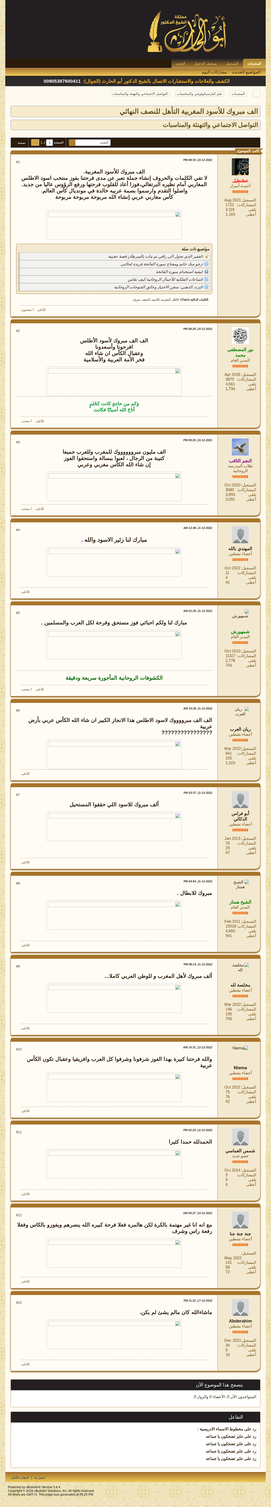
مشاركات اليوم (214, 72)
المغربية (165, 299)
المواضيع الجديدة (246, 72)
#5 (18, 613)
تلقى (252, 209)
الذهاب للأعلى (20, 1478)
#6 (18, 710)
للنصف (146, 299)
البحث (180, 63)
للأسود (156, 299)
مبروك (136, 299)
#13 (19, 1303)
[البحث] (72, 142)
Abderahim (240, 1321)
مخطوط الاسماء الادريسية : (220, 1429)
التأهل (175, 299)
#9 (18, 966)
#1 (18, 162)
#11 (19, 1132)
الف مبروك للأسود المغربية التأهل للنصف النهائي (189, 111)
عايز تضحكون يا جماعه (224, 1436)
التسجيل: (248, 200)
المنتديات (254, 63)
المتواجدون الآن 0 (241, 1396)
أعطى (251, 214)
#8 (18, 883)
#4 (18, 530)
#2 (18, 331)
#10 (19, 1049)
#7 (18, 795)
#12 (19, 1215)
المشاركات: (246, 204)
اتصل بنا (39, 1478)
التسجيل (232, 63)
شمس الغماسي (240, 1150)
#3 (18, 442)
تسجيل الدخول (205, 63)
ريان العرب (240, 729)
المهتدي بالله (240, 548)
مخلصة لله (240, 985)
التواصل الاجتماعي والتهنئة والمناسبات (140, 94)
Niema (240, 1067)
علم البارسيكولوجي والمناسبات (199, 94)
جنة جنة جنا (240, 1233)
